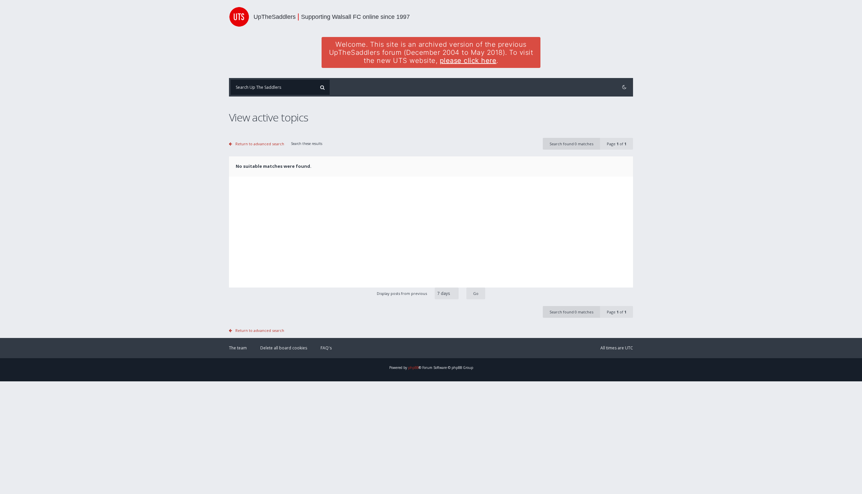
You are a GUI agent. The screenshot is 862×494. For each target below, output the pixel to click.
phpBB (413, 367)
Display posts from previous (402, 293)
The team (238, 348)
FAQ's (326, 348)
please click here (468, 60)
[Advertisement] (431, 237)
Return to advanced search (259, 143)
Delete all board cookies (283, 348)
